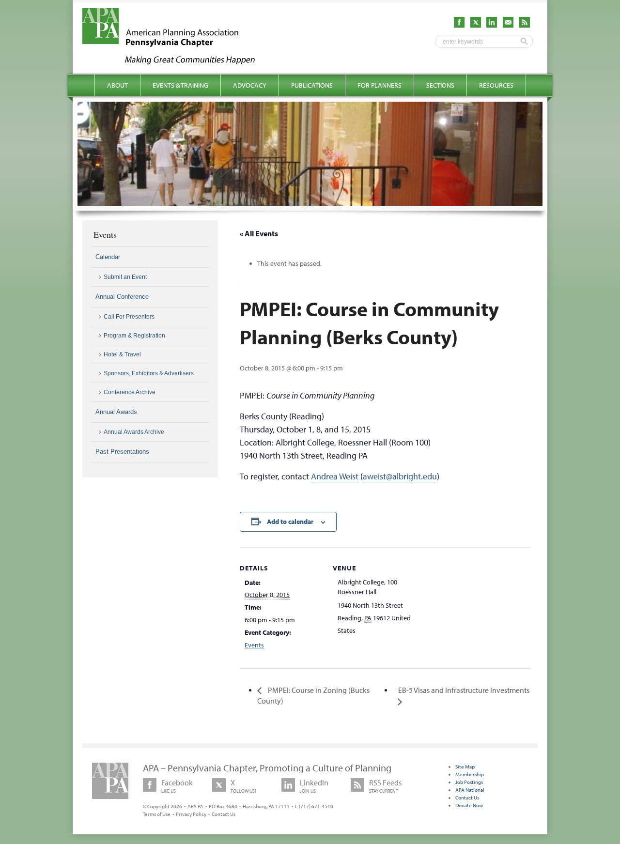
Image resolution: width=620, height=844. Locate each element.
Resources (496, 85)
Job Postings (469, 782)
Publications (312, 85)
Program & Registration (134, 335)
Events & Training (180, 85)
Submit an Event (125, 277)
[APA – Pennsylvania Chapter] (177, 61)
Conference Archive (129, 392)
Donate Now (469, 805)
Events (254, 645)
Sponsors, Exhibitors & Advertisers (149, 373)
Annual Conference (122, 296)
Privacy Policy (191, 814)
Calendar (107, 257)
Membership (469, 774)
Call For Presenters (129, 316)
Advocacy (249, 85)
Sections (440, 85)
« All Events (259, 233)
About (117, 85)
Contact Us (223, 814)
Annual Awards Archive (134, 432)
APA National (469, 789)
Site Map (465, 766)
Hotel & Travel (122, 354)
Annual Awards (116, 411)
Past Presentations (122, 451)
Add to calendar (290, 521)
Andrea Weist (334, 476)
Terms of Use (156, 814)
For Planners (379, 85)
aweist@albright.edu (400, 476)
